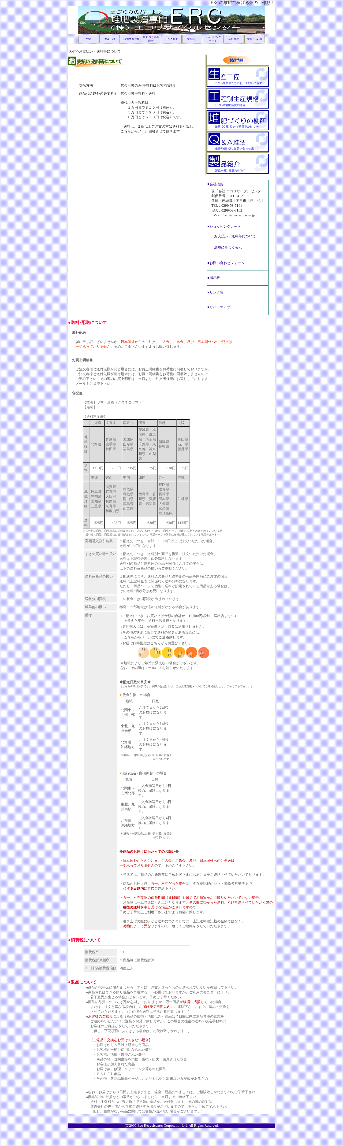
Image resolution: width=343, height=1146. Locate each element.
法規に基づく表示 (228, 247)
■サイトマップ (218, 307)
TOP (88, 39)
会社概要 (233, 39)
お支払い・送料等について (235, 236)
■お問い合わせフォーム (225, 263)
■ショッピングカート (224, 226)
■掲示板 (213, 278)
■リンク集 (215, 292)
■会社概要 (215, 184)
